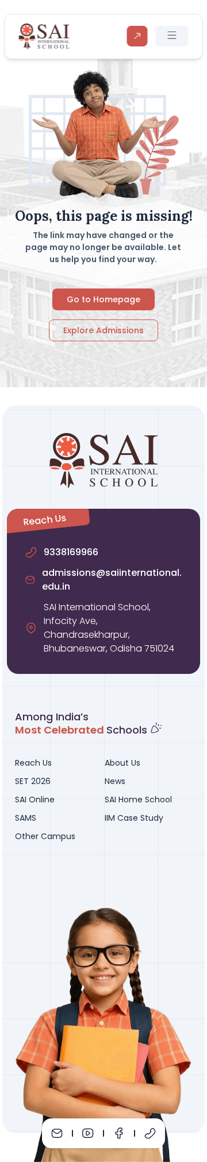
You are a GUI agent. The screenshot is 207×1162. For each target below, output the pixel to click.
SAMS (25, 818)
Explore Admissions (103, 330)
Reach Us (33, 763)
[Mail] (57, 1133)
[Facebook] (119, 1133)
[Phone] (150, 1133)
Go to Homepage (103, 299)
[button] (172, 36)
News (115, 781)
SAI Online (35, 799)
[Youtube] (88, 1133)
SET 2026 (33, 781)
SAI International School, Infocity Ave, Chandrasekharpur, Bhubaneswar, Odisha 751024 (109, 628)
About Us (122, 763)
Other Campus (45, 836)
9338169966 (71, 552)
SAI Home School (138, 799)
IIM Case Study (134, 818)
